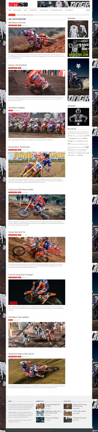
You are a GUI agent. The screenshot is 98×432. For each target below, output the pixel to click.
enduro (73, 135)
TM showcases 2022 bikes (52, 418)
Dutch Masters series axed (16, 22)
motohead (82, 147)
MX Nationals (70, 149)
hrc (68, 138)
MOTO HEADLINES (17, 10)
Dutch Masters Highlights (16, 107)
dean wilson (86, 133)
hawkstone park (83, 135)
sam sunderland (77, 150)
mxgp (86, 146)
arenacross (84, 132)
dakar (83, 133)
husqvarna (73, 138)
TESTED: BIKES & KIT (44, 10)
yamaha (80, 155)
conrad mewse (79, 133)
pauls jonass (83, 149)
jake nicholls (80, 138)
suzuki (75, 153)
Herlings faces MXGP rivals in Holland (20, 189)
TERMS (18, 421)
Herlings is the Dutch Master (17, 65)
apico (80, 132)
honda (87, 136)
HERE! (15, 420)
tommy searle (85, 153)
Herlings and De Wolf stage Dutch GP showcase (80, 405)
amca (78, 132)
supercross (71, 153)
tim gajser (79, 153)
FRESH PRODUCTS (69, 10)
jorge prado (75, 141)
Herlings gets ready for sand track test (21, 353)
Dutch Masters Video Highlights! (18, 317)
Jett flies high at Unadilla (79, 411)
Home (9, 10)
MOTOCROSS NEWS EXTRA (56, 10)
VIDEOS (25, 10)
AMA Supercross (73, 132)
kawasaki (79, 141)
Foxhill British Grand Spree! (79, 418)
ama (68, 132)
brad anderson (73, 133)
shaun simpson (83, 150)
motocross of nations (77, 147)
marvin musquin (74, 144)
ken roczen (85, 141)
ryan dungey (72, 150)
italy (77, 138)
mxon (74, 149)
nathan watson (78, 149)
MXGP (19, 25)
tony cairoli (71, 155)
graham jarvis (77, 135)
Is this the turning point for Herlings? (20, 274)
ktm (69, 143)
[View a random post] (87, 10)
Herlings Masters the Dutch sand (19, 146)
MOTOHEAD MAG (33, 10)
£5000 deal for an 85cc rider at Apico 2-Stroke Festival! (53, 412)
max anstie (80, 144)
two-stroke (76, 155)
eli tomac (70, 135)
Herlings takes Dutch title (16, 232)
